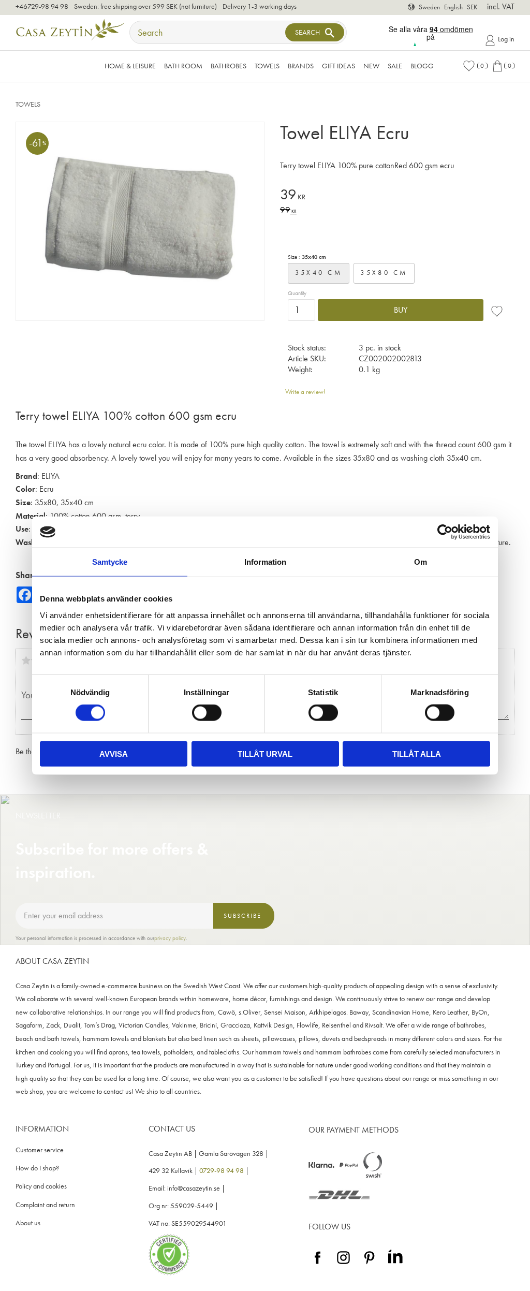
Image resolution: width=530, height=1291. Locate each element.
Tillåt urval (265, 753)
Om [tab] (420, 562)
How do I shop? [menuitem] (37, 1168)
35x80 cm (383, 272)
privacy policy (170, 938)
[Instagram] (343, 1264)
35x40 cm (318, 272)
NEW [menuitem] (371, 65)
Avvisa (113, 753)
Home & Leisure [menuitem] (130, 65)
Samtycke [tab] (109, 562)
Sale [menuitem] (395, 65)
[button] (475, 66)
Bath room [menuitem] (183, 65)
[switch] (207, 713)
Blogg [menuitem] (422, 65)
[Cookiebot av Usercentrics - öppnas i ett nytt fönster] (445, 532)
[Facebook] (317, 1264)
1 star (26, 660)
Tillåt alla (416, 753)
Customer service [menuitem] (40, 1150)
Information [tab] (265, 562)
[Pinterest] (369, 1264)
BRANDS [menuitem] (301, 65)
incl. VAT (500, 6)
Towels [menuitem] (267, 65)
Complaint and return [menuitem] (45, 1204)
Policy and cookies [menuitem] (41, 1186)
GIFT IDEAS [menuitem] (338, 65)
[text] (397, 196)
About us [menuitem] (28, 1223)
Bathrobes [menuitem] (228, 65)
